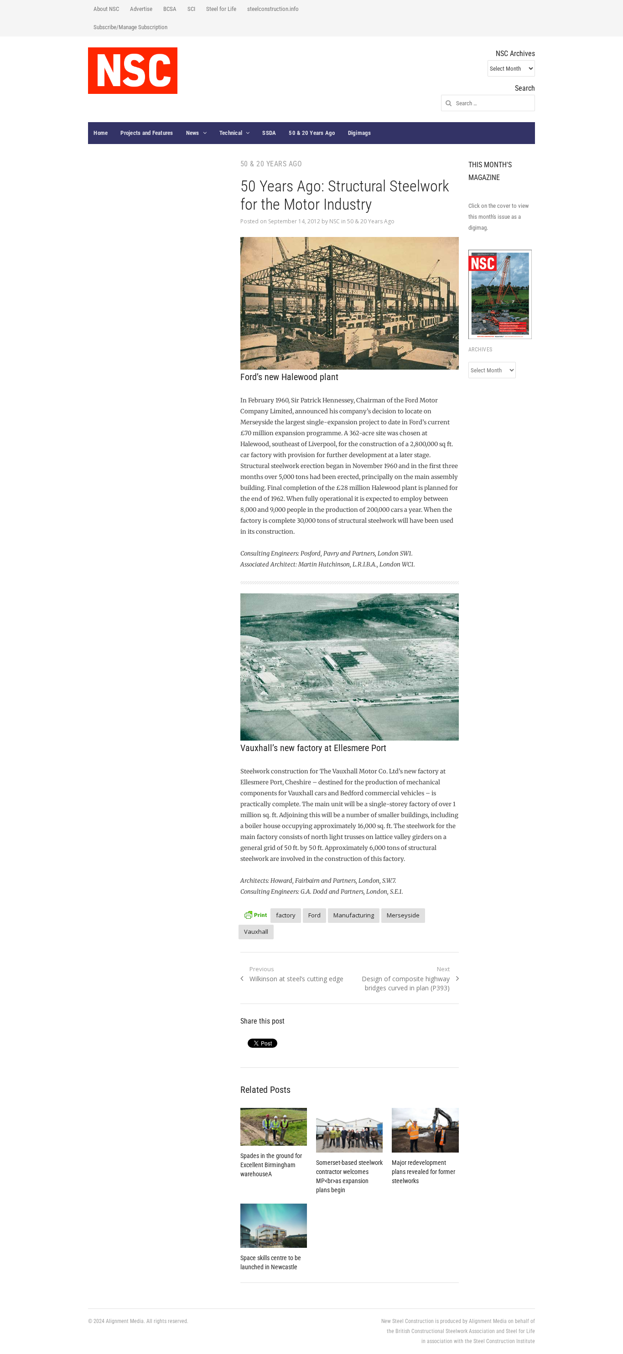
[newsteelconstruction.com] (132, 70)
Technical (230, 132)
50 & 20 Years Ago (312, 132)
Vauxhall (256, 931)
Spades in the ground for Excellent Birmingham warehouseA (271, 1165)
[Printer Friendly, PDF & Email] (255, 914)
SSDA (269, 132)
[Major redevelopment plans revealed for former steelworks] (425, 1130)
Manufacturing (353, 915)
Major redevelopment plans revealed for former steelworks (423, 1171)
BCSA (170, 8)
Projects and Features (146, 132)
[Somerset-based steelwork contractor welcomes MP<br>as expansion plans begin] (349, 1130)
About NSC (106, 8)
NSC (334, 221)
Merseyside (403, 915)
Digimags (359, 132)
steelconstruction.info (273, 8)
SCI (191, 8)
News (192, 132)
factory (286, 915)
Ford (314, 915)
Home (100, 132)
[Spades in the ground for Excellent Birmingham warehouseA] (273, 1126)
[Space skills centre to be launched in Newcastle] (273, 1226)
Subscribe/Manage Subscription (130, 27)
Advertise (141, 8)
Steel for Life (221, 8)
